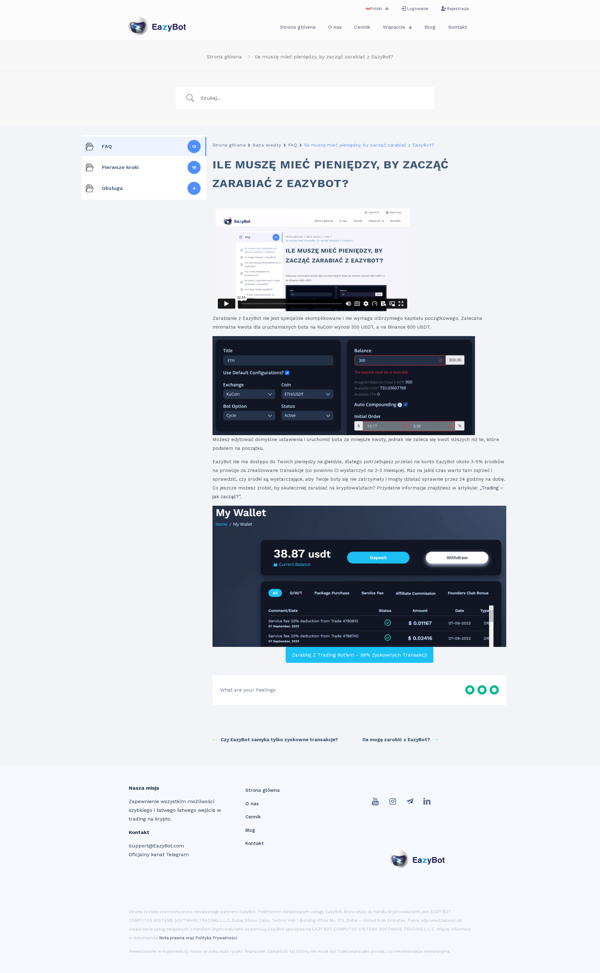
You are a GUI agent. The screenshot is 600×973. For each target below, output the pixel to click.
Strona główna (224, 57)
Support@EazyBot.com (156, 846)
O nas (252, 804)
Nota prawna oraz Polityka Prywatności (198, 938)
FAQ (292, 144)
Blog (250, 830)
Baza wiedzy (266, 144)
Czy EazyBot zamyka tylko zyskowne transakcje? (279, 739)
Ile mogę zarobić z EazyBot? (396, 739)
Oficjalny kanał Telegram (159, 854)
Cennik (253, 817)
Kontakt (254, 843)
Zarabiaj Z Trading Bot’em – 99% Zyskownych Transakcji (359, 655)
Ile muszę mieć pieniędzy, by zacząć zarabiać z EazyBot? (324, 57)
